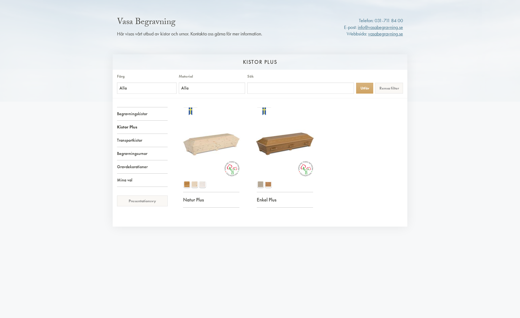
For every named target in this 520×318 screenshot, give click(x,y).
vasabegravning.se (385, 34)
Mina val (124, 180)
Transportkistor (129, 140)
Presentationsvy (142, 200)
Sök (250, 76)
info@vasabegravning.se (380, 27)
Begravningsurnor (132, 153)
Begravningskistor (132, 114)
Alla (123, 88)
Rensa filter (389, 88)
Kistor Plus (127, 127)
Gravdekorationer (132, 167)
